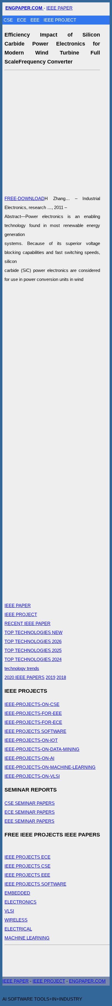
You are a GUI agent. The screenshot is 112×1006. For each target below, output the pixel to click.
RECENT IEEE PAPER (27, 623)
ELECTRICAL (18, 928)
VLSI (9, 910)
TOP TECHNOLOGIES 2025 (33, 650)
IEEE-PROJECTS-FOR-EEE (33, 713)
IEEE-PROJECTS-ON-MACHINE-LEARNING (50, 767)
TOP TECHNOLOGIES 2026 (33, 641)
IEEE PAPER (59, 7)
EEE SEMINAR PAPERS (29, 821)
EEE (35, 19)
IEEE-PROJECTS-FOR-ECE (33, 722)
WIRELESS (15, 919)
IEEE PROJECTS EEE (27, 875)
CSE (9, 19)
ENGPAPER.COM (87, 981)
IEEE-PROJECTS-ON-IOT (31, 740)
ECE (22, 19)
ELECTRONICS (20, 901)
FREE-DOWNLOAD (24, 198)
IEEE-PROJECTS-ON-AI (29, 758)
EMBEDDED (17, 892)
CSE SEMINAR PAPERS (29, 803)
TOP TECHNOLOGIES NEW (33, 632)
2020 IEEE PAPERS (24, 677)
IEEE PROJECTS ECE (27, 857)
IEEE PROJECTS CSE (27, 866)
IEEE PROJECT (60, 19)
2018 (61, 677)
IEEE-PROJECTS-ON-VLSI (32, 776)
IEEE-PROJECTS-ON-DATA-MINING (41, 749)
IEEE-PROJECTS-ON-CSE (31, 704)
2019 (50, 677)
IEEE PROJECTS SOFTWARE (35, 731)
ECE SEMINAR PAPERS (29, 812)
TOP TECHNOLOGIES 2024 (33, 659)
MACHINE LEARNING (27, 937)
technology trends (21, 668)
